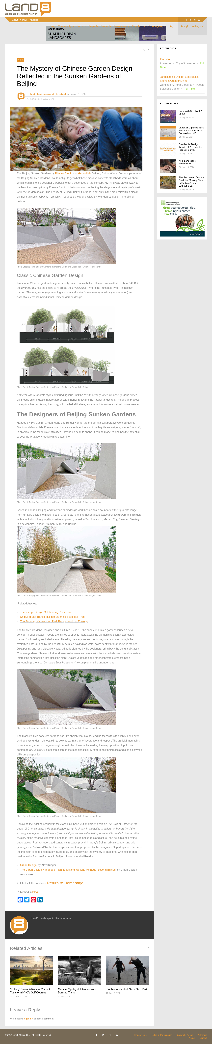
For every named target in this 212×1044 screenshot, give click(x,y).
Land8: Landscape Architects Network (48, 94)
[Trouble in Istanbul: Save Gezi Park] (127, 970)
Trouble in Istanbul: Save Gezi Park (126, 989)
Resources (119, 26)
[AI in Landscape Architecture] (168, 171)
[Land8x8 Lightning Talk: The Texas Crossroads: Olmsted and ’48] (168, 138)
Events (136, 26)
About (15, 20)
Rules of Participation (162, 1035)
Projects (93, 26)
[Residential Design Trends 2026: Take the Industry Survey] (168, 155)
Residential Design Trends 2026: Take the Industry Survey (190, 147)
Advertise (34, 20)
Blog (52, 26)
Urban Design (28, 865)
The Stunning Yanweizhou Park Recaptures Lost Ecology (54, 621)
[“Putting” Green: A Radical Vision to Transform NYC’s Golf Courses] (31, 970)
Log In (186, 26)
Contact (23, 20)
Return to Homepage (65, 883)
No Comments (34, 99)
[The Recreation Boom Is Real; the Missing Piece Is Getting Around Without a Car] (168, 188)
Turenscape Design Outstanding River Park (45, 612)
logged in (28, 1018)
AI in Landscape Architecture (187, 162)
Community (64, 26)
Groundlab (84, 173)
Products (106, 26)
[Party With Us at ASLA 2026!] (168, 122)
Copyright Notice (185, 1035)
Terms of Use (140, 1035)
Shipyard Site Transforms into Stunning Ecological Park (52, 616)
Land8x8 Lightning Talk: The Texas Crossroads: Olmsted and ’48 (191, 130)
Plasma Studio (63, 173)
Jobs (80, 26)
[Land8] (28, 15)
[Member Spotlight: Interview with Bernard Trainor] (79, 970)
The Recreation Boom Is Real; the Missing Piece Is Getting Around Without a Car (191, 181)
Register (199, 26)
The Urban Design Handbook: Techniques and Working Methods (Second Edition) (68, 869)
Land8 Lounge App (154, 26)
